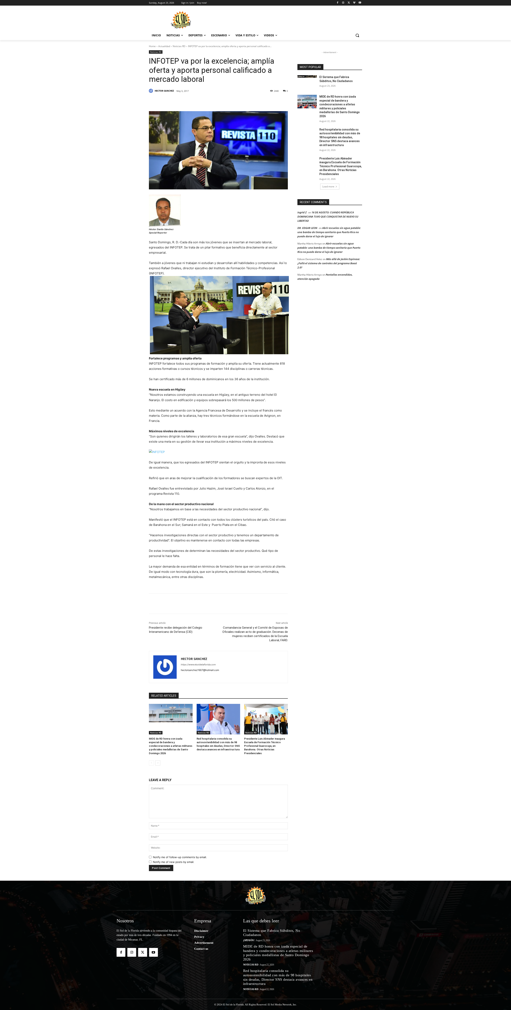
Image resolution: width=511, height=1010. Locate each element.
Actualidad (164, 46)
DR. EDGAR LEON (307, 228)
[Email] (241, 101)
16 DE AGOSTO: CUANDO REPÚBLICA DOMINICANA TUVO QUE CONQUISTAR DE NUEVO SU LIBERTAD (327, 217)
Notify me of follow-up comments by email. (180, 857)
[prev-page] (151, 763)
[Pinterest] (195, 101)
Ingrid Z (302, 212)
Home (152, 46)
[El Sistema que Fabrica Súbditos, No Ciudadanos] (307, 82)
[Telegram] (232, 101)
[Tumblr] (213, 101)
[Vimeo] (354, 3)
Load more (328, 186)
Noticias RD (179, 46)
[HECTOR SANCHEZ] (151, 91)
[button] (357, 35)
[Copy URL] (250, 101)
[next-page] (157, 763)
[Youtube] (360, 3)
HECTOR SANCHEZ (164, 90)
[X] (349, 3)
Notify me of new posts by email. (173, 862)
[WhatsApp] (222, 101)
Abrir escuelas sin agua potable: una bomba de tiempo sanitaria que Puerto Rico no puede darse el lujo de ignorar (329, 232)
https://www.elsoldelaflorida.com (198, 664)
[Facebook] (337, 3)
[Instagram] (343, 3)
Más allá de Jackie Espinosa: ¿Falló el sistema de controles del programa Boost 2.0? (328, 263)
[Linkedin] (204, 101)
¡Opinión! (249, 940)
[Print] (259, 101)
